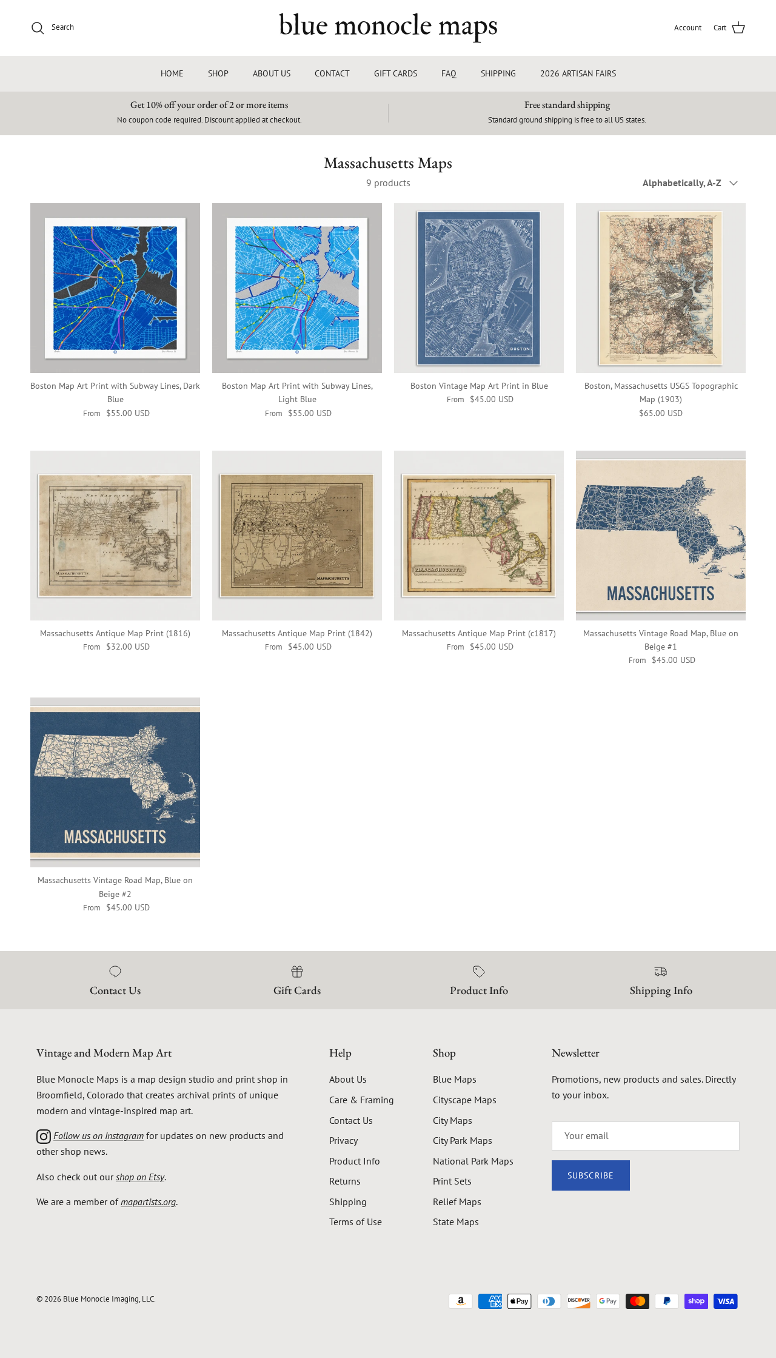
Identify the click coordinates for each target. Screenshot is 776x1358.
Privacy (343, 1140)
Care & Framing (361, 1100)
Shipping (348, 1201)
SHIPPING (498, 73)
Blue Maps (455, 1079)
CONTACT (332, 73)
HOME (172, 73)
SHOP (218, 73)
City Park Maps (462, 1140)
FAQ (449, 73)
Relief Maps (457, 1201)
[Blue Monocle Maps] (388, 28)
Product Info (354, 1161)
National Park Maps (473, 1161)
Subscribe (590, 1175)
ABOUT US (271, 73)
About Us (348, 1079)
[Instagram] (43, 1135)
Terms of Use (355, 1221)
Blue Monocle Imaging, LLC (108, 1299)
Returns (345, 1181)
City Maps (452, 1120)
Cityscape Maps (465, 1100)
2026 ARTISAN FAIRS (578, 73)
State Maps (456, 1221)
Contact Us (351, 1120)
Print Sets (452, 1181)
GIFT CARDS (395, 73)
